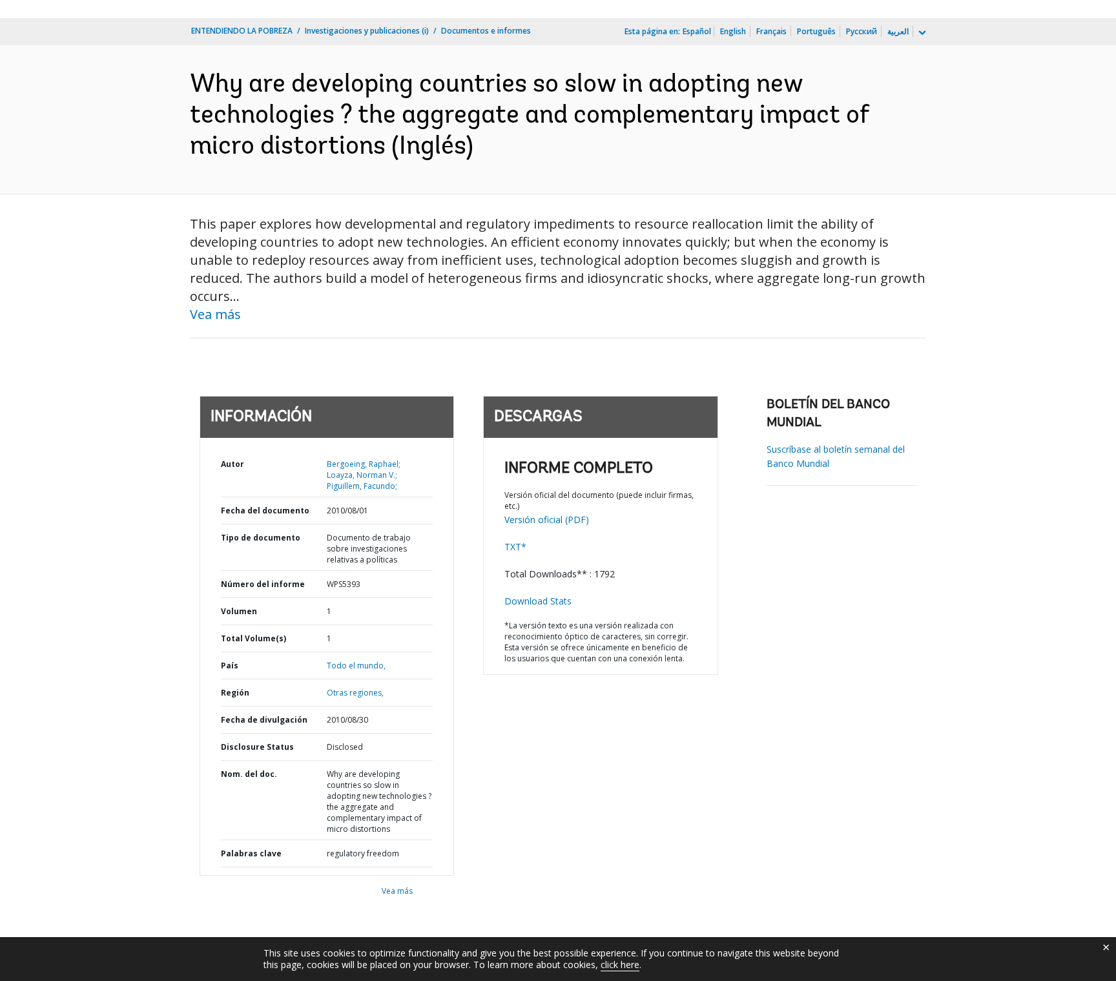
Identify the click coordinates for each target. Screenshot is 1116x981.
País (229, 665)
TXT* (515, 547)
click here (620, 964)
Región (235, 692)
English (733, 31)
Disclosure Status (257, 746)
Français (771, 31)
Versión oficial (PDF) (546, 519)
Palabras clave (251, 853)
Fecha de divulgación (264, 719)
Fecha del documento (265, 510)
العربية (898, 31)
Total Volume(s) (253, 638)
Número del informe (263, 584)
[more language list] (921, 33)
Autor (232, 464)
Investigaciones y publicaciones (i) (367, 30)
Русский (861, 31)
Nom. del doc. (249, 774)
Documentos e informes (486, 30)
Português (816, 31)
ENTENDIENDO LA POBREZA (242, 30)
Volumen (239, 611)
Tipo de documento (260, 537)
